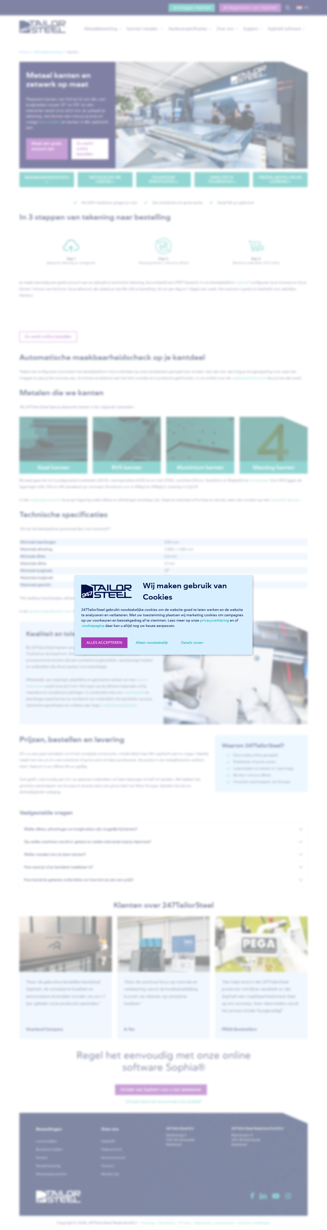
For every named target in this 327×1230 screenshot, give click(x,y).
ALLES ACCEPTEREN (104, 642)
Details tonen (192, 642)
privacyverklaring (214, 620)
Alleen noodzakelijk (152, 642)
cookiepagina (93, 626)
